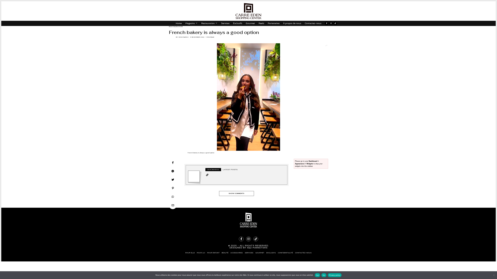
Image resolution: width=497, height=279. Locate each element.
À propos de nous (292, 23)
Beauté (225, 253)
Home (179, 23)
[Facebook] (327, 23)
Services (225, 23)
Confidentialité (285, 253)
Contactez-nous (313, 23)
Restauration (176, 27)
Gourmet (250, 23)
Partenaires (274, 23)
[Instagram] (331, 23)
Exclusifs (237, 23)
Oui (317, 275)
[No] (493, 275)
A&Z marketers (257, 247)
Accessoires (237, 253)
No (324, 275)
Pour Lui (201, 253)
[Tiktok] (335, 23)
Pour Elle (190, 253)
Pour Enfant (213, 253)
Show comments (236, 193)
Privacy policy (334, 275)
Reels (261, 23)
